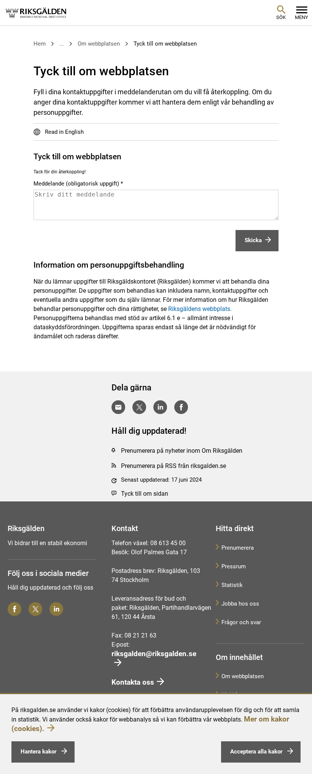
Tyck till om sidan (144, 493)
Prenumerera (237, 547)
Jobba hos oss (240, 603)
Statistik (232, 585)
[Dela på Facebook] (181, 407)
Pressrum (233, 566)
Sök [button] (281, 17)
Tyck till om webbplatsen (165, 43)
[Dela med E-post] (118, 407)
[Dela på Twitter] (139, 407)
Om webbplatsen (99, 43)
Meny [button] (301, 17)
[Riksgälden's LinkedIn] (56, 609)
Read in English (63, 131)
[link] (36, 12)
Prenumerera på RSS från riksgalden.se (173, 465)
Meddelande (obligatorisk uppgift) (76, 184)
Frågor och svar (241, 622)
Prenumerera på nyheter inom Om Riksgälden (181, 450)
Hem (39, 43)
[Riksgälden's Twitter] (35, 609)
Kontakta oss (132, 682)
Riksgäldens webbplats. (200, 308)
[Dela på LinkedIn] (160, 407)
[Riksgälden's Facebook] (14, 609)
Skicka (253, 240)
